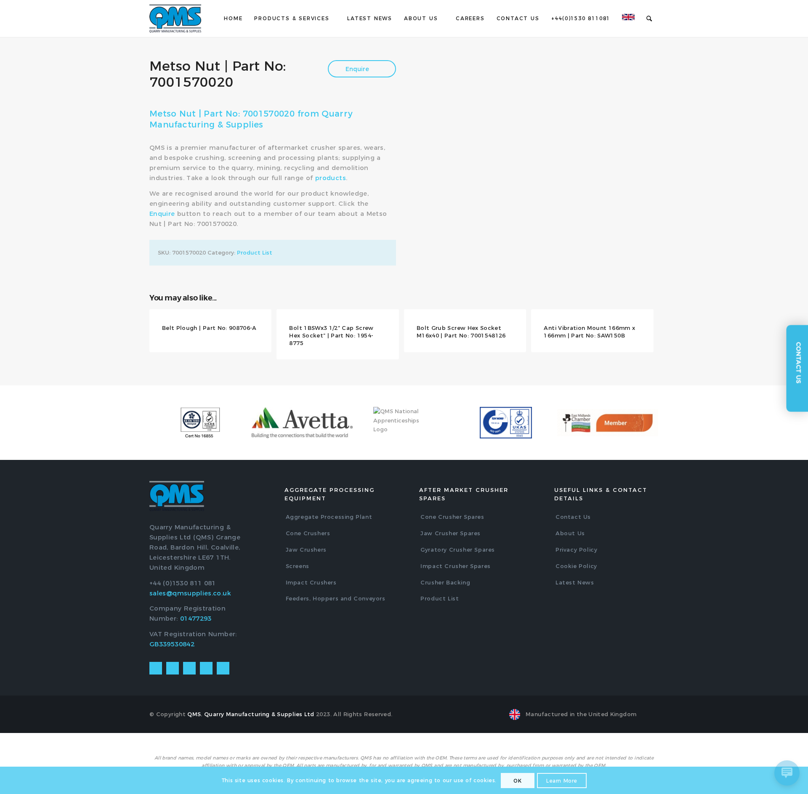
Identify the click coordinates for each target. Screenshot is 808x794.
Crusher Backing (445, 582)
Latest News (575, 582)
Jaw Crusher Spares (450, 533)
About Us (570, 533)
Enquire (358, 69)
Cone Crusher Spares (452, 516)
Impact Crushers (311, 582)
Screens (297, 566)
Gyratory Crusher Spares (457, 549)
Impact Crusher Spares (455, 566)
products (330, 178)
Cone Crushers (308, 533)
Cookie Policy (576, 566)
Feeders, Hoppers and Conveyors (335, 598)
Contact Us (573, 516)
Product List (254, 252)
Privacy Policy (576, 549)
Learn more (561, 781)
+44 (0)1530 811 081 (182, 583)
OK (517, 781)
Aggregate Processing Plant (329, 516)
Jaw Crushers (306, 549)
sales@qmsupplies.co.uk (190, 593)
